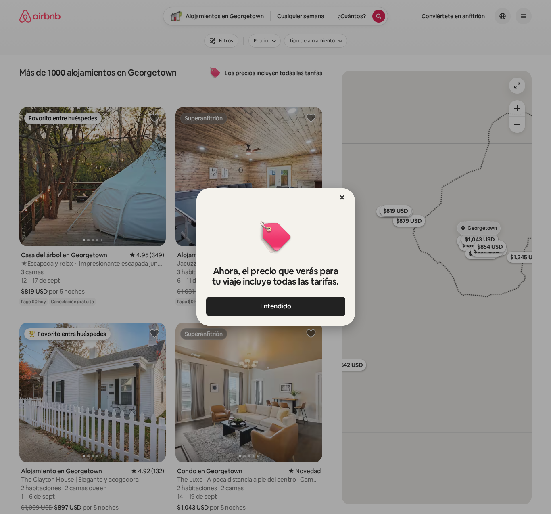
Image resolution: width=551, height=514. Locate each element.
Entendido (275, 306)
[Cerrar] (342, 197)
